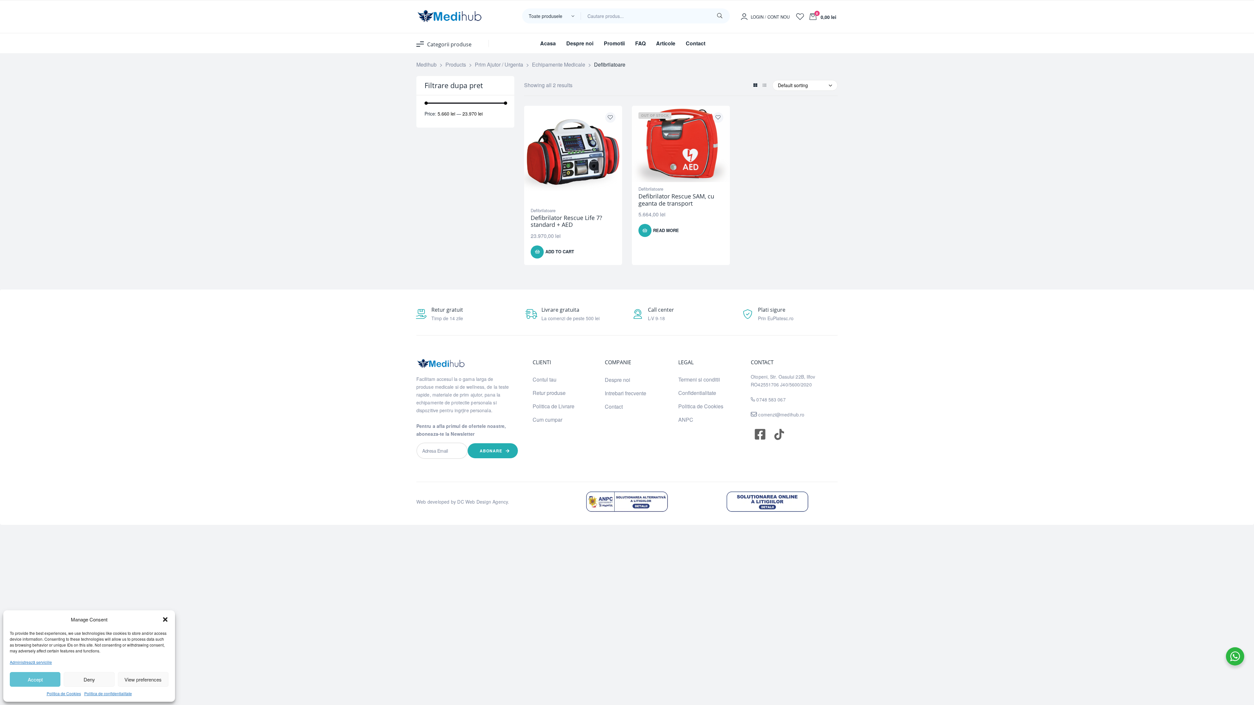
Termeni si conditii (699, 379)
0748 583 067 (770, 399)
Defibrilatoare (543, 210)
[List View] (764, 85)
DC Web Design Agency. (483, 501)
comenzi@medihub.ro (780, 414)
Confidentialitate (697, 393)
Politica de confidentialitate (108, 693)
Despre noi (617, 380)
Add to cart (559, 251)
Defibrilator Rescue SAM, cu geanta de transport (676, 199)
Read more (666, 230)
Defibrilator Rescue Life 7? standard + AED (566, 221)
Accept (35, 679)
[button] (165, 619)
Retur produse (549, 393)
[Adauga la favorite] (610, 117)
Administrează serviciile (31, 662)
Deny (89, 679)
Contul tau (544, 379)
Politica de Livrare (553, 406)
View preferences (143, 679)
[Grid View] (755, 85)
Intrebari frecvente (625, 393)
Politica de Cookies (64, 693)
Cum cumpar (547, 419)
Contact (614, 406)
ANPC (685, 419)
